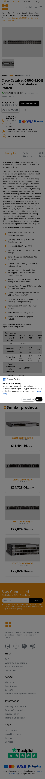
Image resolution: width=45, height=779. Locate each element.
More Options (28, 399)
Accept (39, 399)
